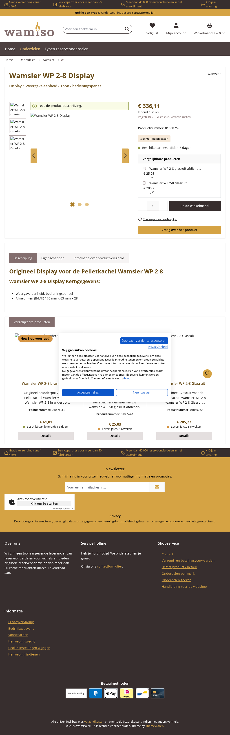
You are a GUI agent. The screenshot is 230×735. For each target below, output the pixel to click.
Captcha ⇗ (63, 508)
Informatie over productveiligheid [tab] (99, 258)
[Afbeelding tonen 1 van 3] (72, 204)
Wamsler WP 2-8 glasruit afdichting (175, 168)
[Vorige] (34, 155)
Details (46, 436)
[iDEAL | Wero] (126, 693)
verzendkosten (94, 722)
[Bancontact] (142, 693)
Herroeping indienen (24, 654)
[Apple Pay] (111, 693)
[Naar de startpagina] (29, 29)
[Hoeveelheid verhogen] (163, 206)
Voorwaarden (18, 635)
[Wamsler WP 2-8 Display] (80, 161)
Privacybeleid (158, 347)
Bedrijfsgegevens (21, 628)
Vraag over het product (179, 230)
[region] (69, 156)
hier (126, 378)
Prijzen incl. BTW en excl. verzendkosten (164, 117)
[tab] (23, 258)
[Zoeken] (127, 29)
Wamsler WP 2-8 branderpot (46, 383)
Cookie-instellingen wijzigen (29, 648)
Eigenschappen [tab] (52, 258)
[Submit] (157, 487)
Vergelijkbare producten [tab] (32, 322)
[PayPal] (95, 693)
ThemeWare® (155, 726)
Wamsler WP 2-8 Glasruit (168, 183)
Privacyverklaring (21, 622)
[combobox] (92, 29)
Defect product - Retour (179, 567)
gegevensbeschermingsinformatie (106, 521)
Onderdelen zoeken (176, 580)
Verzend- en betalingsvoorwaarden (188, 560)
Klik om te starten (44, 503)
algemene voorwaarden (174, 521)
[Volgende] (125, 155)
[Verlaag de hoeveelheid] (142, 206)
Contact (167, 554)
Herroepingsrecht (21, 641)
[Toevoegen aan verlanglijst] (207, 373)
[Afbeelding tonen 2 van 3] (80, 204)
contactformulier (143, 13)
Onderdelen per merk (178, 573)
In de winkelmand (195, 206)
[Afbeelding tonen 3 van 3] (87, 204)
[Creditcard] (157, 693)
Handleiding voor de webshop (184, 586)
